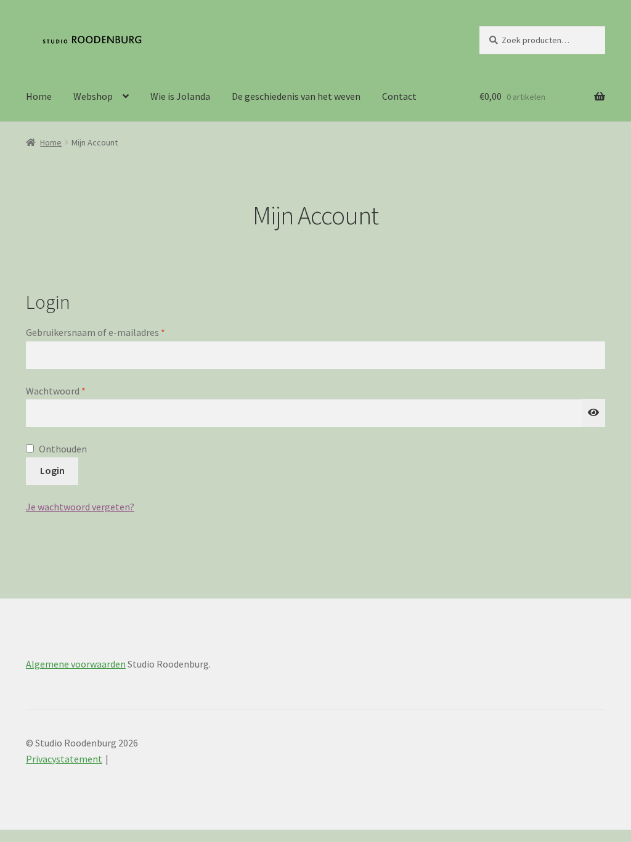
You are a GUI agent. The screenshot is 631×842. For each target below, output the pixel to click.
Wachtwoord (70, 390)
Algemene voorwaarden (76, 664)
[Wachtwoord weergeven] (593, 413)
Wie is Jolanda (180, 96)
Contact (399, 96)
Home (39, 96)
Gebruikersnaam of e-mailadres (110, 331)
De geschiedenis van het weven (296, 96)
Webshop (93, 96)
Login (52, 470)
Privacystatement (64, 759)
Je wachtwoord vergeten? (80, 507)
